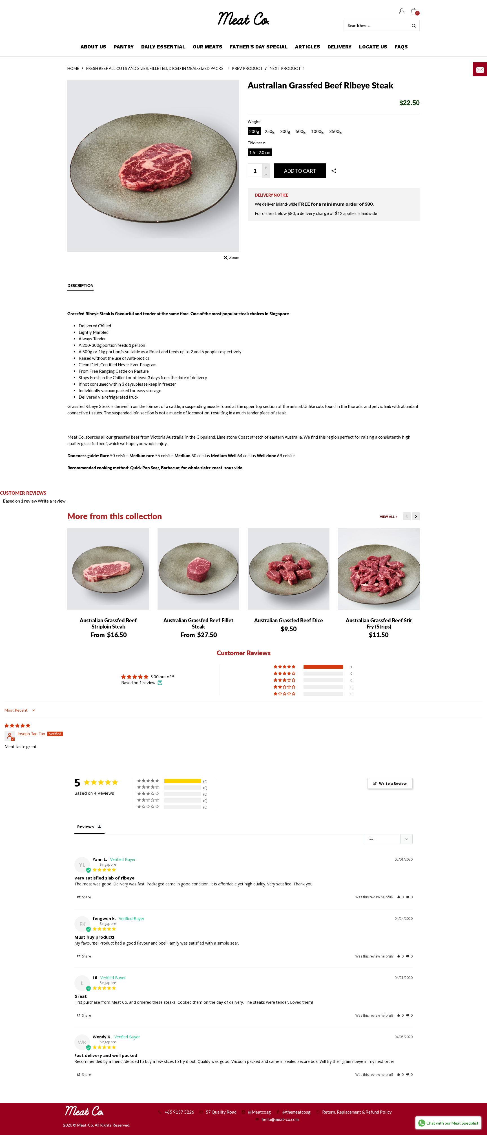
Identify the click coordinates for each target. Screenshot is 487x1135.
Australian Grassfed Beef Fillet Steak (198, 623)
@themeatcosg (296, 1111)
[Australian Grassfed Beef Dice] (288, 569)
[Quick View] (81, 536)
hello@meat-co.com (280, 1119)
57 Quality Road (221, 1111)
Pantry (124, 47)
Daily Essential (163, 47)
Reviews (85, 826)
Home (73, 68)
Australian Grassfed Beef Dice (288, 620)
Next (416, 516)
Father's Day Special (259, 47)
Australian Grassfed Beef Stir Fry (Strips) (379, 623)
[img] (17, 725)
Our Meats (207, 47)
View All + (388, 516)
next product (286, 68)
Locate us (373, 47)
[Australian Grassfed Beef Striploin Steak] (108, 569)
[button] (285, 667)
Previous (407, 516)
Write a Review (393, 783)
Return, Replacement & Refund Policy (357, 1111)
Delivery (339, 47)
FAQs (401, 47)
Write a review (51, 500)
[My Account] (401, 11)
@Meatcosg (259, 1111)
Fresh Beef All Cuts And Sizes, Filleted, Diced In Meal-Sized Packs (154, 68)
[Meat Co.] (243, 18)
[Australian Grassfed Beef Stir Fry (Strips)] (379, 569)
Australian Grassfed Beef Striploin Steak (108, 623)
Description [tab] (80, 285)
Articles (307, 47)
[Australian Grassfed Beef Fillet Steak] (198, 569)
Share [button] (86, 897)
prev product (247, 68)
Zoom (234, 257)
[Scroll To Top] (471, 1071)
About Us (93, 47)
